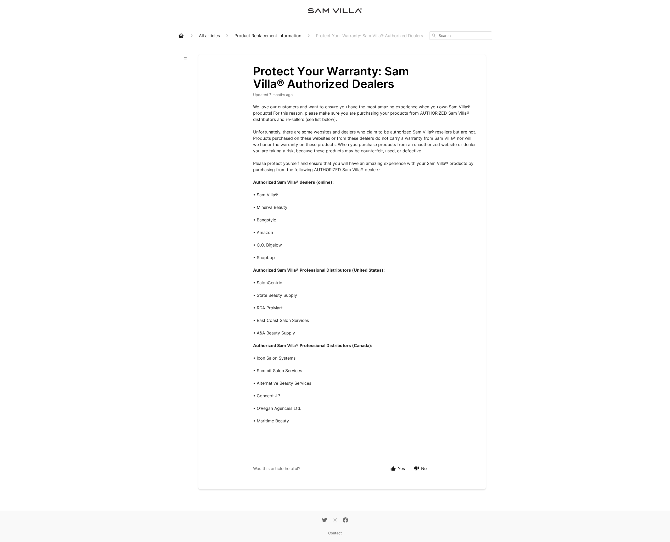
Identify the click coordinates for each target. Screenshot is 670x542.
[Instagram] (335, 520)
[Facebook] (345, 520)
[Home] (181, 35)
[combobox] (460, 35)
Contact (335, 533)
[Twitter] (324, 520)
